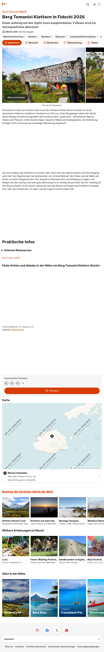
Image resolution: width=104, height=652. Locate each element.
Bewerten (52, 42)
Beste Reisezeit (14, 11)
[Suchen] (88, 4)
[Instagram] (37, 630)
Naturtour (60, 37)
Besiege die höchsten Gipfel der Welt (27, 491)
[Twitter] (57, 630)
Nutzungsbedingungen (88, 647)
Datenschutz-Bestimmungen (61, 647)
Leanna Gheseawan (53, 105)
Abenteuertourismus (13, 37)
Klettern (32, 37)
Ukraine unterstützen (36, 647)
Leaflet (74, 468)
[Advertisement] (52, 146)
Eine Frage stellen (11, 257)
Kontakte (19, 647)
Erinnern (54, 391)
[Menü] (97, 4)
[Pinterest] (66, 630)
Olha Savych (17, 329)
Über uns (9, 647)
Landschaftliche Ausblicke (83, 37)
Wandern (46, 37)
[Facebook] (47, 630)
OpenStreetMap (86, 468)
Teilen (94, 42)
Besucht (33, 42)
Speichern (14, 42)
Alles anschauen (16, 97)
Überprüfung (74, 42)
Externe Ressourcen (17, 250)
